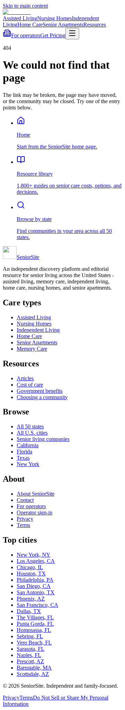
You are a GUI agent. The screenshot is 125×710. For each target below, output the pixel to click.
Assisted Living (20, 18)
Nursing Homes (54, 18)
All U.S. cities (32, 433)
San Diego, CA (34, 586)
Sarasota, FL (30, 649)
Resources (94, 25)
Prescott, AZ (30, 661)
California (28, 445)
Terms (23, 525)
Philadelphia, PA (35, 580)
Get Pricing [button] (52, 35)
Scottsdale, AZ (33, 674)
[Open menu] (72, 33)
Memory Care (32, 349)
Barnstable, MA (34, 668)
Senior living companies (43, 439)
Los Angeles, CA (36, 561)
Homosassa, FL (34, 630)
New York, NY (33, 555)
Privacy (25, 519)
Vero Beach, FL (34, 643)
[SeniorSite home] (17, 12)
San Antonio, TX (36, 592)
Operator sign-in (34, 513)
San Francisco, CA (37, 605)
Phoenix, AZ (31, 599)
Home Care (30, 25)
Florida (24, 452)
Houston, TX (31, 574)
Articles (25, 378)
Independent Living (38, 330)
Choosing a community (42, 397)
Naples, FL (29, 655)
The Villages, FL (35, 617)
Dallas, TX (29, 611)
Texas (23, 458)
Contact (25, 500)
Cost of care (30, 385)
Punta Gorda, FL (35, 624)
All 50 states (30, 426)
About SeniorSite (36, 494)
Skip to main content (25, 6)
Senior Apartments (63, 25)
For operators (25, 35)
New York (28, 464)
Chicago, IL (30, 567)
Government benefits (39, 391)
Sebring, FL (30, 636)
